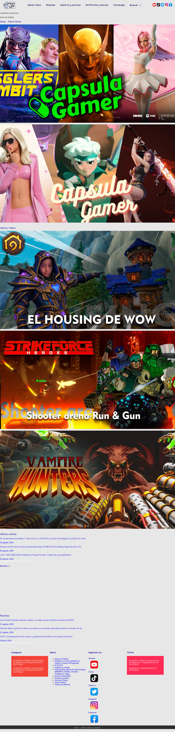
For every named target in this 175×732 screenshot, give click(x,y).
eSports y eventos (70, 5)
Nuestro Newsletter (63, 676)
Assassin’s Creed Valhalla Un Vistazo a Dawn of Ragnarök (67, 662)
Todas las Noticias (62, 685)
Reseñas (50, 5)
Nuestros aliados (62, 678)
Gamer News (34, 5)
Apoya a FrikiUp (61, 659)
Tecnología (119, 5)
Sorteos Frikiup (61, 680)
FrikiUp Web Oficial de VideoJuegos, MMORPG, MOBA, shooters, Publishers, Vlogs (70, 672)
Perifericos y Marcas (97, 5)
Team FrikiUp (60, 682)
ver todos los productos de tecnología (15, 561)
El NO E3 (59, 665)
